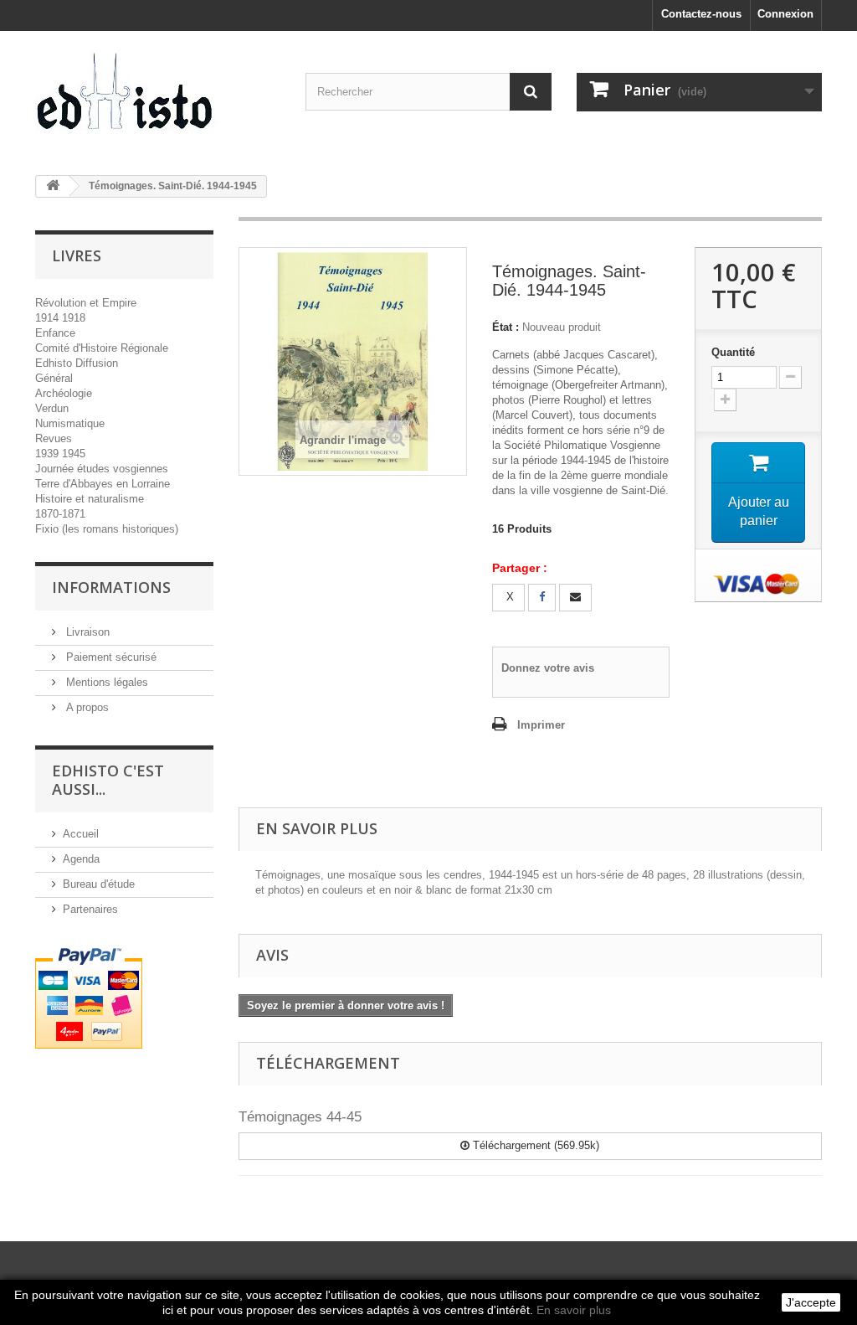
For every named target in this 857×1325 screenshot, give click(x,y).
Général (54, 378)
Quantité (733, 352)
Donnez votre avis (547, 668)
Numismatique (70, 423)
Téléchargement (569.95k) (534, 1145)
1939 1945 (60, 453)
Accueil (81, 833)
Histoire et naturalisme (89, 498)
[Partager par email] (575, 597)
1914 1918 (60, 318)
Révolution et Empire (85, 302)
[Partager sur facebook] (542, 597)
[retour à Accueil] (53, 186)
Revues (53, 438)
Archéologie (63, 393)
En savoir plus (573, 1310)
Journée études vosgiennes (101, 468)
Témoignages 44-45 (300, 1117)
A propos (86, 707)
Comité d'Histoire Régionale (101, 348)
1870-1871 (60, 514)
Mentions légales (105, 682)
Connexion (785, 14)
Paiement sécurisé (110, 657)
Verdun (52, 408)
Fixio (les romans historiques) (106, 529)
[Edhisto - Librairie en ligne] (157, 97)
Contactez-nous (701, 14)
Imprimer (541, 725)
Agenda (81, 859)
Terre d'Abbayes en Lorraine (102, 483)
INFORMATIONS (111, 587)
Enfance (55, 333)
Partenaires (90, 909)
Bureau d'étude (99, 884)
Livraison (86, 632)
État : (505, 327)
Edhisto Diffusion (76, 363)
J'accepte (811, 1302)
